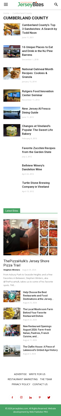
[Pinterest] (39, 397)
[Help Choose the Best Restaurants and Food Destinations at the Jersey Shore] (11, 296)
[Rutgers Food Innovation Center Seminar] (11, 95)
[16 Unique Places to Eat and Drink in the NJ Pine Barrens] (11, 51)
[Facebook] (12, 397)
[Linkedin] (30, 397)
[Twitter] (48, 397)
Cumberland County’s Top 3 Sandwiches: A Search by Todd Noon (39, 28)
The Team (46, 379)
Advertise (20, 374)
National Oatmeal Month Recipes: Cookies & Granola (37, 73)
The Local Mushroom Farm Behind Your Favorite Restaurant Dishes (38, 312)
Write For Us (37, 374)
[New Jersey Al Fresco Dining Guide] (11, 113)
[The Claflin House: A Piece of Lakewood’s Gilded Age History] (11, 351)
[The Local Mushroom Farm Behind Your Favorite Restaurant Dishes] (11, 313)
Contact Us (40, 384)
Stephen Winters (11, 269)
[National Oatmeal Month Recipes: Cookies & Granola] (11, 73)
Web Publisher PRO (38, 411)
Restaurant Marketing (23, 379)
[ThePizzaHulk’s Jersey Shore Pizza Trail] (30, 237)
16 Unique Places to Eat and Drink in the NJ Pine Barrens (37, 50)
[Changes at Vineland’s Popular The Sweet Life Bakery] (11, 130)
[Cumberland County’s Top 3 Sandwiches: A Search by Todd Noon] (11, 29)
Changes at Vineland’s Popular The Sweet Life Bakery (37, 129)
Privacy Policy (21, 384)
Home (6, 13)
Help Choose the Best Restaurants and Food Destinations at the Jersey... (38, 295)
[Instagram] (21, 397)
